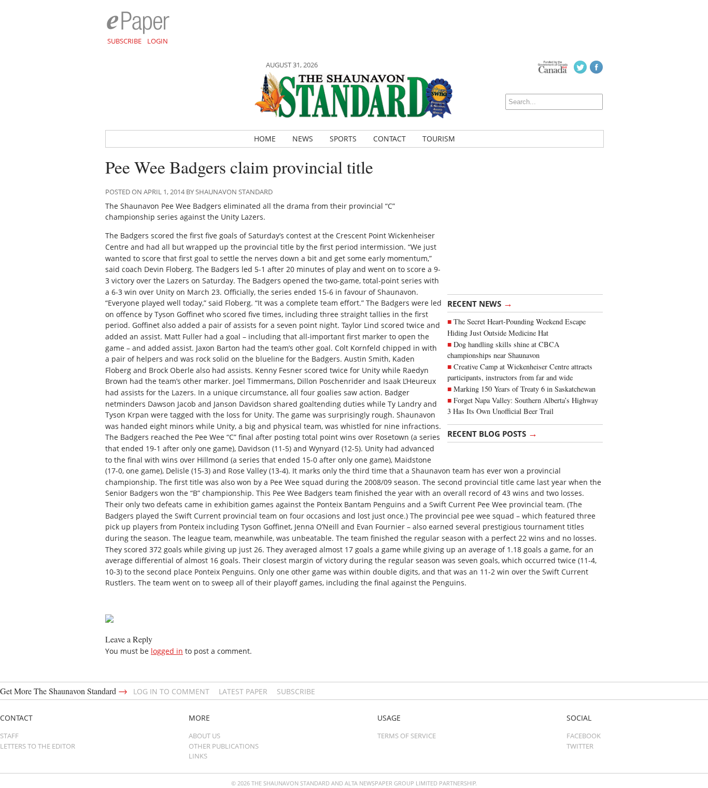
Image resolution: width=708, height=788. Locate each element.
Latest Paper (243, 691)
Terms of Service (406, 735)
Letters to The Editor (37, 746)
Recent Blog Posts (492, 433)
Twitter (580, 746)
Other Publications (224, 746)
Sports (343, 139)
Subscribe (124, 41)
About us (204, 735)
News (302, 139)
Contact (389, 139)
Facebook (584, 735)
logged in (167, 651)
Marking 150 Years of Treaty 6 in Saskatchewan (525, 389)
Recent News (480, 303)
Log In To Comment (171, 691)
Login (157, 41)
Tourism (438, 139)
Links (198, 756)
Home (265, 139)
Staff (9, 735)
